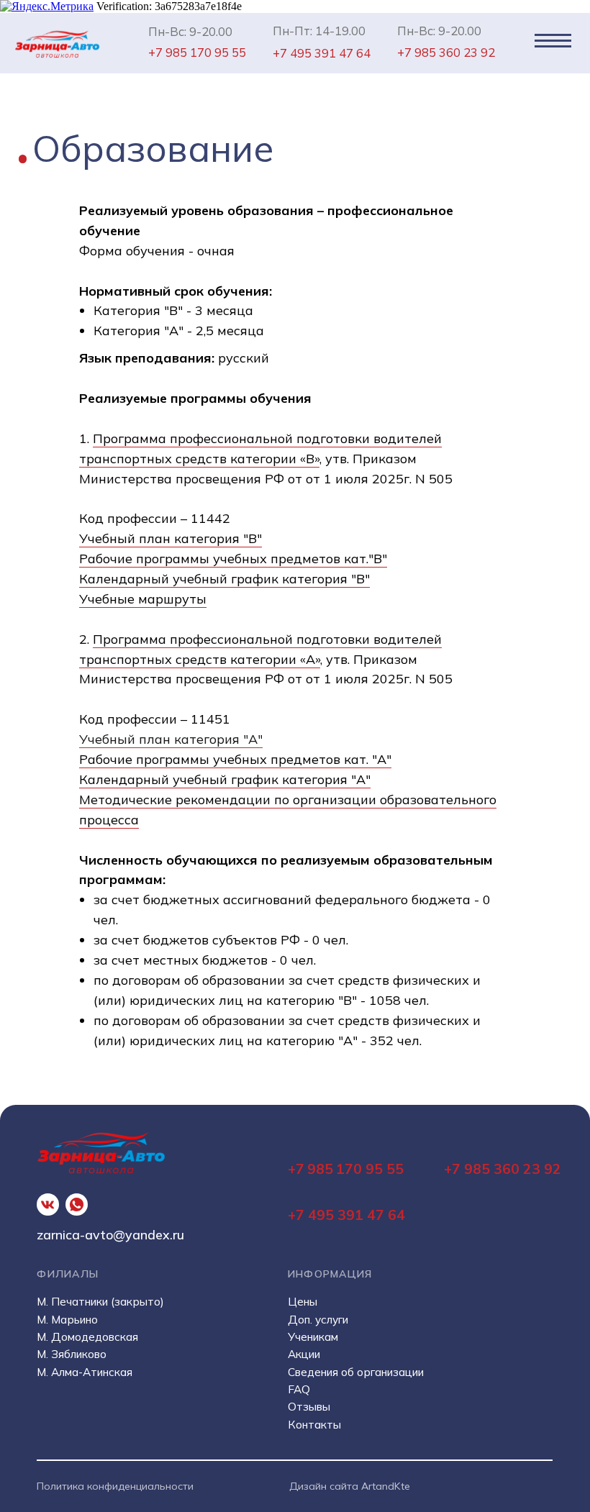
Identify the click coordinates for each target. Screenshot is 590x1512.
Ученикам (313, 1337)
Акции (304, 1354)
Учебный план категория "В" (170, 538)
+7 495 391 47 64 (346, 1215)
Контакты (314, 1424)
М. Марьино (67, 1319)
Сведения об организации (356, 1372)
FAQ (299, 1389)
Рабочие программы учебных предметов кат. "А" (235, 759)
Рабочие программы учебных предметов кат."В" (233, 558)
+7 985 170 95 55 (346, 1169)
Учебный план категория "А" (171, 739)
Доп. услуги (318, 1319)
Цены (302, 1301)
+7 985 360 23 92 (502, 1169)
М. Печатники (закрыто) (100, 1301)
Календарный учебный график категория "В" (224, 578)
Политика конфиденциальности (115, 1486)
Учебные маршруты (142, 599)
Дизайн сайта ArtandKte (349, 1486)
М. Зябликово (71, 1354)
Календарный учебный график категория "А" (225, 779)
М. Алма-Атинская (84, 1372)
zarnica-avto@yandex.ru (110, 1234)
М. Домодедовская (87, 1337)
